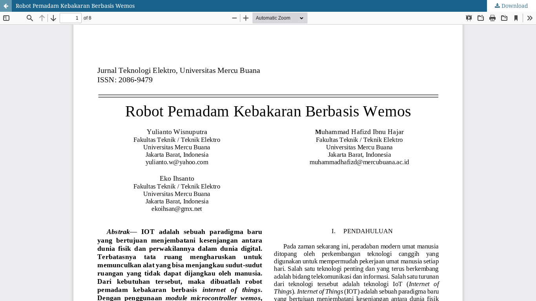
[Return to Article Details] (6, 6)
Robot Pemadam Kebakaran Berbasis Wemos (75, 5)
